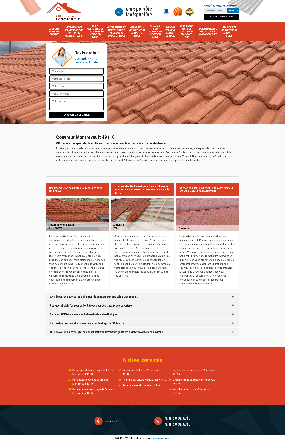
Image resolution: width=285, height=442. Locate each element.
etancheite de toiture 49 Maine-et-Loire (229, 31)
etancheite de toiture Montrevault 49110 (192, 391)
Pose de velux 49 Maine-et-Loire (170, 31)
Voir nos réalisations (221, 17)
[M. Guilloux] (64, 11)
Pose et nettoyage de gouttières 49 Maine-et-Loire (95, 31)
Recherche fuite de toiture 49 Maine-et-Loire (186, 31)
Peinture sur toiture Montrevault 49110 (144, 380)
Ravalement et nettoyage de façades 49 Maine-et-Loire (116, 31)
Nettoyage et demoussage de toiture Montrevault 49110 (92, 372)
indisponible (139, 9)
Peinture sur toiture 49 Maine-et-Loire (155, 31)
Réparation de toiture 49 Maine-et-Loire (137, 31)
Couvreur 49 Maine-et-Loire (54, 31)
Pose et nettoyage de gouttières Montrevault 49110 (90, 382)
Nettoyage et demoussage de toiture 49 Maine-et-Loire (73, 31)
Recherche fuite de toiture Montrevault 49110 (194, 372)
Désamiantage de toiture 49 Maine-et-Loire (208, 31)
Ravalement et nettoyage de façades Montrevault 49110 (93, 391)
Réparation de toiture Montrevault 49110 (142, 372)
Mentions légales (161, 438)
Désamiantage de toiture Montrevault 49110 (194, 382)
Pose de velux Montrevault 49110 (141, 385)
